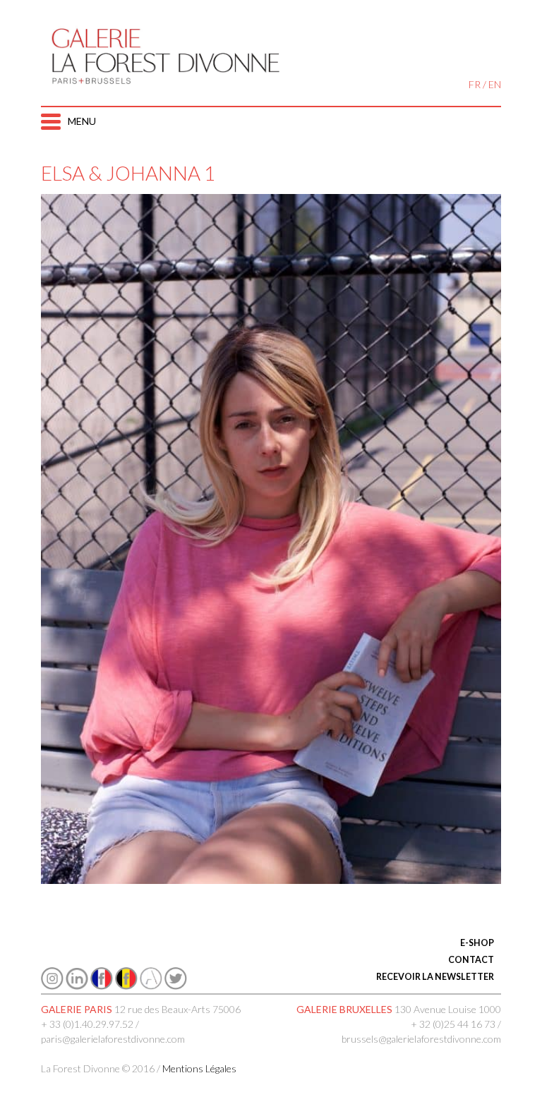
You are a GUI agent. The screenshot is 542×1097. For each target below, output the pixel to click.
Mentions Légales (199, 1068)
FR (475, 84)
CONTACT (471, 959)
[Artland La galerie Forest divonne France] (151, 986)
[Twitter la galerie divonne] (175, 986)
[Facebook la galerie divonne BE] (126, 986)
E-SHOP (477, 943)
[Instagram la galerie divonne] (52, 986)
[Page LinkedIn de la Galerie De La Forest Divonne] (77, 986)
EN (494, 84)
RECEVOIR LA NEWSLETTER (435, 976)
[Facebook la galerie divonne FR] (101, 986)
